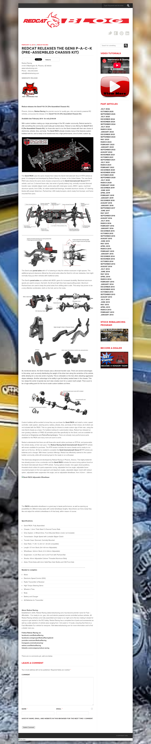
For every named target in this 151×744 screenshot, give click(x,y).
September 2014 (108, 264)
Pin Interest (122, 33)
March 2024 (106, 129)
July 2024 (105, 127)
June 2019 (105, 190)
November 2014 (108, 259)
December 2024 (108, 119)
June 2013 (105, 302)
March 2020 (106, 183)
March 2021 (106, 165)
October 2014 (107, 261)
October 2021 (107, 157)
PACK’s (27, 506)
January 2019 (107, 198)
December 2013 (108, 287)
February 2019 (107, 195)
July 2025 (105, 117)
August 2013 (106, 297)
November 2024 (108, 122)
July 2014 (105, 269)
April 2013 (105, 307)
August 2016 (106, 218)
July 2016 (105, 221)
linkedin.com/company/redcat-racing (35, 648)
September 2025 (108, 114)
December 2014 (108, 256)
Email (58, 709)
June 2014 (105, 271)
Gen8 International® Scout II (76, 181)
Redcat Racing (42, 45)
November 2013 (108, 289)
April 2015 (105, 246)
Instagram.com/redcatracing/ (32, 643)
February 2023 (107, 144)
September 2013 (108, 294)
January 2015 (107, 254)
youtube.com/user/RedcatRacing (34, 640)
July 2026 (105, 109)
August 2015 (106, 238)
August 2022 (106, 152)
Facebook (116, 33)
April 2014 (105, 277)
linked (127, 33)
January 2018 (107, 205)
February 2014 (107, 282)
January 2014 (107, 284)
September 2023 (108, 137)
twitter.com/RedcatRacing (31, 645)
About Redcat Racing (30, 610)
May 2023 (105, 139)
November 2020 (108, 172)
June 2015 (105, 241)
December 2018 (108, 200)
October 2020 (107, 175)
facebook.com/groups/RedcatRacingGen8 (37, 638)
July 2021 (105, 162)
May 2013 (105, 305)
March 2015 (106, 249)
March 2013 (106, 310)
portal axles (37, 270)
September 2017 (108, 208)
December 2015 (108, 231)
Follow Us (48, 60)
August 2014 (106, 266)
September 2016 (108, 216)
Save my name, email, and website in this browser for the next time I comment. (57, 718)
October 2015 (107, 233)
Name (24, 709)
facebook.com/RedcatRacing (32, 635)
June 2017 (105, 211)
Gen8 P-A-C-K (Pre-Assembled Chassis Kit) (65, 114)
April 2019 (105, 193)
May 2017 (105, 213)
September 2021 (108, 160)
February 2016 (107, 226)
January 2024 (107, 132)
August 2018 (106, 203)
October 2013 (107, 292)
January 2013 (107, 315)
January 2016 (107, 228)
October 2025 (107, 111)
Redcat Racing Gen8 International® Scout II (67, 445)
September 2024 (108, 124)
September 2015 (108, 236)
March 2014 (106, 279)
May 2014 (105, 274)
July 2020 (105, 180)
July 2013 (105, 299)
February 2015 (107, 251)
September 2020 (108, 178)
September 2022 (108, 150)
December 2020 (108, 170)
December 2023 (108, 134)
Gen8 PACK (54, 131)
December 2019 (108, 188)
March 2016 (106, 223)
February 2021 (107, 167)
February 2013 (107, 312)
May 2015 (105, 244)
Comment (26, 675)
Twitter (110, 33)
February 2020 (108, 185)
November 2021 (108, 155)
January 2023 (107, 147)
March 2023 (106, 142)
